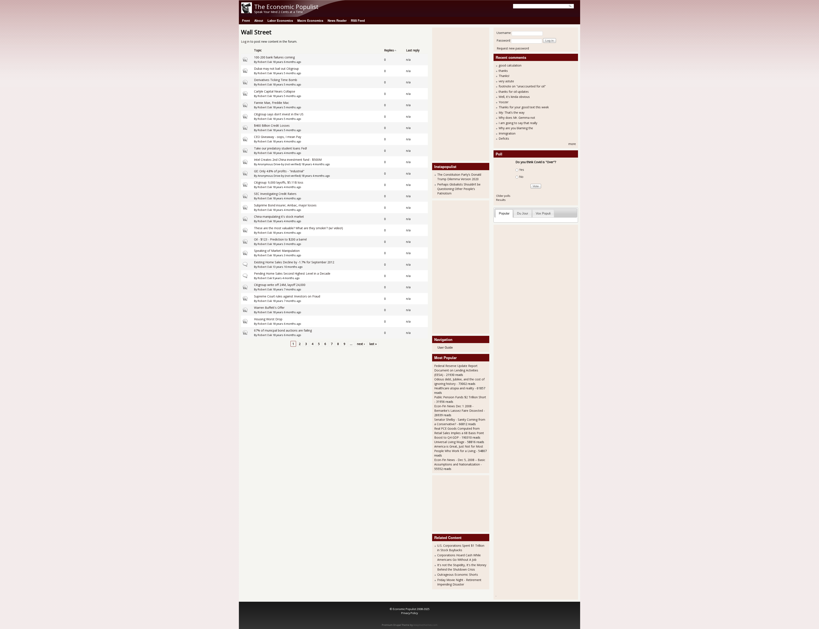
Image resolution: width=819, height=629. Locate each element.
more (572, 144)
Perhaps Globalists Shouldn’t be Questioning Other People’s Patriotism (459, 188)
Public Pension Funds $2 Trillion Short (460, 397)
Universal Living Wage (449, 442)
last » (373, 344)
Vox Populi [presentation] (543, 213)
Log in (245, 41)
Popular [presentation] (504, 213)
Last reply (413, 50)
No (521, 177)
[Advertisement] (451, 94)
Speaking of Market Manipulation (277, 251)
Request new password (513, 48)
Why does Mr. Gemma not (517, 118)
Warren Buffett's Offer (269, 308)
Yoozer (503, 102)
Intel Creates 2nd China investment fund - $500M (288, 160)
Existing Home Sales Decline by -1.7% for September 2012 (294, 262)
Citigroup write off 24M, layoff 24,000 (279, 285)
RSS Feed (358, 20)
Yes (521, 170)
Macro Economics (310, 20)
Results (501, 200)
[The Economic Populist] (246, 12)
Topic (258, 50)
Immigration (507, 133)
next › (361, 344)
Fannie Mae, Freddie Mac (271, 103)
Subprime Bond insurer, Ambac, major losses (285, 205)
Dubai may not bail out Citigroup (276, 69)
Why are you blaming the (516, 128)
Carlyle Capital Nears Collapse (274, 91)
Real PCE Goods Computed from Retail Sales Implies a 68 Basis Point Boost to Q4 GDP (459, 432)
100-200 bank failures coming (274, 57)
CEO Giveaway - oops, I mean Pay (277, 137)
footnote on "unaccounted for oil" (522, 86)
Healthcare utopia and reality (454, 388)
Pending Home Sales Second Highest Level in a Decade (292, 273)
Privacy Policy (409, 613)
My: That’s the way (511, 112)
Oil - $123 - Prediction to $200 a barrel (280, 239)
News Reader (337, 20)
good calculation (510, 65)
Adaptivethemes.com (425, 624)
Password (503, 40)
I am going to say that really (518, 123)
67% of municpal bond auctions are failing (283, 330)
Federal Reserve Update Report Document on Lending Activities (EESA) (456, 370)
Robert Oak (265, 62)
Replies (389, 50)
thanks (503, 71)
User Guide (445, 347)
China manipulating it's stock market (279, 216)
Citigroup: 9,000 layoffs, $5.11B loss (278, 182)
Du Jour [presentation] (522, 213)
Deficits (504, 138)
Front (246, 20)
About (258, 20)
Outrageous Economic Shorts (457, 574)
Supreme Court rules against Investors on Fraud (287, 296)
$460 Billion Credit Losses (272, 125)
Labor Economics (280, 20)
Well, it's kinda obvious (514, 97)
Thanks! (504, 76)
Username (504, 33)
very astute (506, 81)
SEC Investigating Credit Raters (275, 194)
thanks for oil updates (514, 92)
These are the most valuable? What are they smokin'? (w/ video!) (298, 228)
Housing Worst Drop (268, 319)
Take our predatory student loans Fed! (280, 148)
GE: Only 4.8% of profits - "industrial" (279, 171)
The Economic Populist (286, 7)
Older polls (503, 196)
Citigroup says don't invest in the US (278, 114)
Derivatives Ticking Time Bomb (275, 80)
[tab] (504, 213)
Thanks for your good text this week (524, 107)
